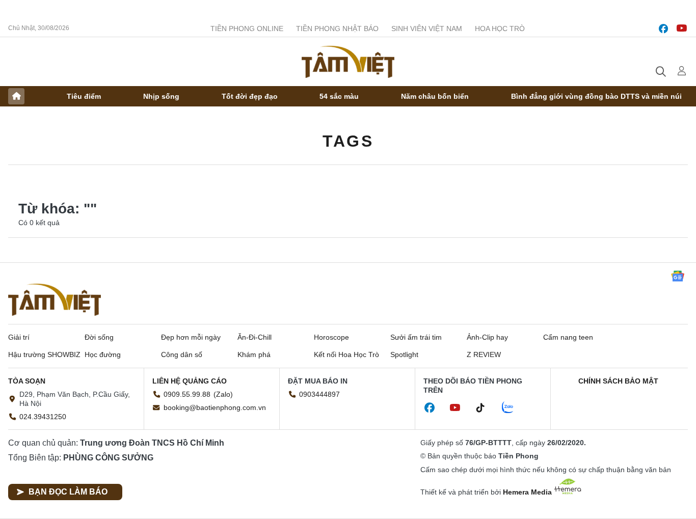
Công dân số (181, 354)
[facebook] (663, 28)
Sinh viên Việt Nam (426, 28)
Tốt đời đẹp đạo (250, 96)
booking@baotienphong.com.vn (215, 407)
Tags (348, 141)
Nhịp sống (161, 96)
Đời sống (99, 337)
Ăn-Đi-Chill (254, 337)
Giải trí (19, 337)
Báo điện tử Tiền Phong (348, 61)
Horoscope (331, 337)
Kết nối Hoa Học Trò (346, 354)
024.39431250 (42, 417)
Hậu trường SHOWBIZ (44, 354)
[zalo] (513, 408)
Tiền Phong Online (246, 28)
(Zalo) (223, 394)
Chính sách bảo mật (618, 381)
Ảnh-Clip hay (487, 337)
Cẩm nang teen (568, 337)
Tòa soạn (26, 381)
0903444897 (319, 394)
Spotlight (404, 354)
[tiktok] (485, 408)
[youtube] (682, 28)
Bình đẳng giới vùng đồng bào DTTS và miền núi (596, 96)
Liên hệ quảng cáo (189, 381)
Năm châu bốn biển (435, 96)
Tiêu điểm (84, 96)
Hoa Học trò (500, 28)
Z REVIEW (484, 354)
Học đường (103, 354)
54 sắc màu (339, 96)
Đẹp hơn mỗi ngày (191, 337)
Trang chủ (16, 96)
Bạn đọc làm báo (68, 491)
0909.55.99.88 (187, 394)
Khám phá (254, 354)
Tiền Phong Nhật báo (337, 28)
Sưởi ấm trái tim (416, 337)
